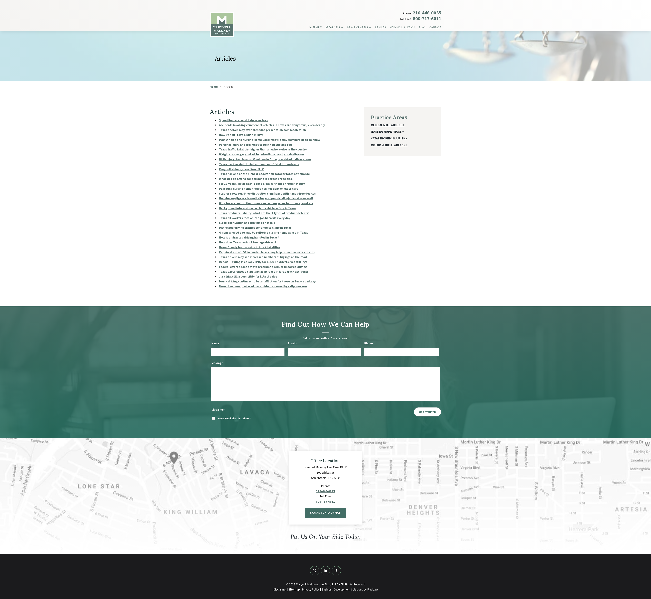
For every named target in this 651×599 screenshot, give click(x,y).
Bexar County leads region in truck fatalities (249, 247)
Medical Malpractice (386, 125)
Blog (422, 27)
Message (217, 363)
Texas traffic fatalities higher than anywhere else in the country (263, 149)
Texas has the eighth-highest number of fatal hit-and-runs (259, 164)
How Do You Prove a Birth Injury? (241, 135)
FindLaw (372, 589)
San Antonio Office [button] (325, 513)
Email (293, 343)
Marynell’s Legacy (402, 27)
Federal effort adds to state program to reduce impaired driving (263, 267)
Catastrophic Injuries (388, 138)
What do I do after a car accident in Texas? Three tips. (256, 179)
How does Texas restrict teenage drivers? (247, 242)
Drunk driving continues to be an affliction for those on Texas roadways (268, 281)
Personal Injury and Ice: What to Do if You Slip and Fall (255, 145)
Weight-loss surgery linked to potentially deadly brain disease (261, 154)
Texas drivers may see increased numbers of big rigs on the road (263, 257)
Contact (435, 27)
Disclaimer (218, 410)
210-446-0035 (427, 13)
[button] (647, 574)
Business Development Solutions (342, 589)
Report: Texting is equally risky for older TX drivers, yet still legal (263, 262)
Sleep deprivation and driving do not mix (247, 223)
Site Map (294, 589)
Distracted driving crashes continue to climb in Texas (255, 228)
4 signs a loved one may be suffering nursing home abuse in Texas (263, 232)
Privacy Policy (310, 589)
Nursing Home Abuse (386, 132)
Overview (315, 27)
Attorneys (333, 27)
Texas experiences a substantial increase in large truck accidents (263, 271)
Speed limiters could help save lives (243, 120)
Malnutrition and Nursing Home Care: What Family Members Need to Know (269, 140)
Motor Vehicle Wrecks (388, 145)
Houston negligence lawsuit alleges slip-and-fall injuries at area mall (266, 198)
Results (380, 27)
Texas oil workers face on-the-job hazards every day (254, 218)
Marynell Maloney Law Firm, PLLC (317, 584)
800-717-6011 (427, 18)
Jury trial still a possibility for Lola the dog (248, 276)
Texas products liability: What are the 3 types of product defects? (264, 213)
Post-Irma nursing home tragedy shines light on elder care (258, 189)
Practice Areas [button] (357, 27)
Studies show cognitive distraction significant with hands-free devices (267, 193)
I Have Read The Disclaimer (233, 418)
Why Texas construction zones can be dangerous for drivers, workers (266, 203)
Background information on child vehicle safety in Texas (257, 208)
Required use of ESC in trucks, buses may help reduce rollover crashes (266, 252)
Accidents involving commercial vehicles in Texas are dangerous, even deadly (272, 125)
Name (215, 343)
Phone (368, 343)
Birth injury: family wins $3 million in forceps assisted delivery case (265, 159)
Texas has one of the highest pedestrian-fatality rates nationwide (264, 174)
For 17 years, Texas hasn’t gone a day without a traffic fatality (262, 184)
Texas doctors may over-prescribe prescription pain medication (262, 130)
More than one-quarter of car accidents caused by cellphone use (263, 286)
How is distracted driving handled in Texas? (249, 237)
